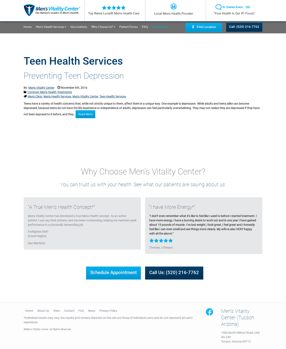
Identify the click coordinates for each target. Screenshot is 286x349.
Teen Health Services (112, 96)
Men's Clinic (35, 96)
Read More (86, 114)
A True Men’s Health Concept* (61, 207)
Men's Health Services (57, 96)
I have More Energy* (172, 207)
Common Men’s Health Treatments (49, 92)
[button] (53, 26)
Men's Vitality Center (85, 96)
